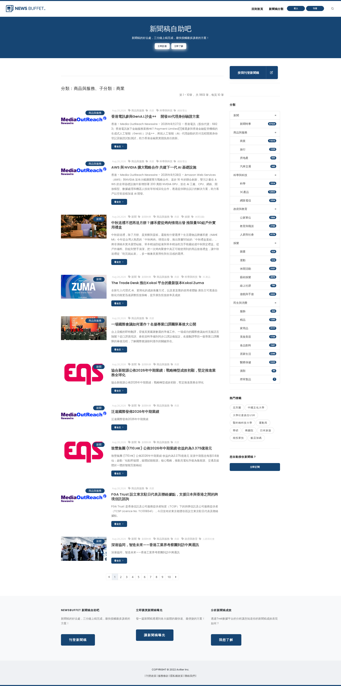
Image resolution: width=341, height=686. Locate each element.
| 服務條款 (163, 676)
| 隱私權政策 (176, 676)
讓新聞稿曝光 (154, 635)
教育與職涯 (247, 226)
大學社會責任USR (244, 415)
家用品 (244, 328)
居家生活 (245, 354)
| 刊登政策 (151, 676)
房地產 (244, 158)
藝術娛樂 (245, 277)
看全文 (118, 146)
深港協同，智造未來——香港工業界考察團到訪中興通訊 (155, 544)
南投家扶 (238, 438)
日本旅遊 (265, 430)
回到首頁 (257, 9)
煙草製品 (245, 379)
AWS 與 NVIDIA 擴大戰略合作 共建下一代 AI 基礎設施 (153, 167)
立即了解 (178, 46)
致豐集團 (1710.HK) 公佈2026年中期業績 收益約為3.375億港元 (161, 448)
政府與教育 (191, 539)
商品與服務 (95, 113)
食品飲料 (245, 345)
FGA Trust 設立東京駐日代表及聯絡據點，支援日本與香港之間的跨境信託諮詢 (164, 496)
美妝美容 (245, 336)
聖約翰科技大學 (242, 422)
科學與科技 (166, 110)
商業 (152, 110)
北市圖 (237, 407)
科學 (242, 183)
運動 (242, 260)
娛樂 (187, 216)
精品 (242, 320)
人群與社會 (208, 539)
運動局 (263, 422)
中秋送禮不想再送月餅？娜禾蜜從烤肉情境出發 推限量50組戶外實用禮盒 (163, 225)
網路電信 (182, 110)
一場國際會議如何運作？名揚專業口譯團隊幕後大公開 (153, 324)
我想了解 (226, 640)
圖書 (242, 251)
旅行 (242, 149)
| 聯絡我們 (190, 676)
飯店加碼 (256, 438)
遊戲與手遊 (247, 294)
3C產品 (206, 277)
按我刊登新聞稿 (248, 73)
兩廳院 (249, 430)
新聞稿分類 (276, 9)
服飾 (242, 311)
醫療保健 (245, 362)
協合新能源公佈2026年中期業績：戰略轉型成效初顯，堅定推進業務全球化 (163, 372)
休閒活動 (199, 216)
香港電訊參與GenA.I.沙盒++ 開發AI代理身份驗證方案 (155, 116)
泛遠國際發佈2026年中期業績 (135, 411)
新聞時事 (146, 216)
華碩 (235, 430)
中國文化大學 (256, 407)
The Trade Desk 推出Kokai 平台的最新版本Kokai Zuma (157, 282)
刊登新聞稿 (78, 640)
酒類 (242, 371)
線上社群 (245, 285)
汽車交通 (245, 166)
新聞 (98, 219)
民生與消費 (240, 303)
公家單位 (245, 217)
